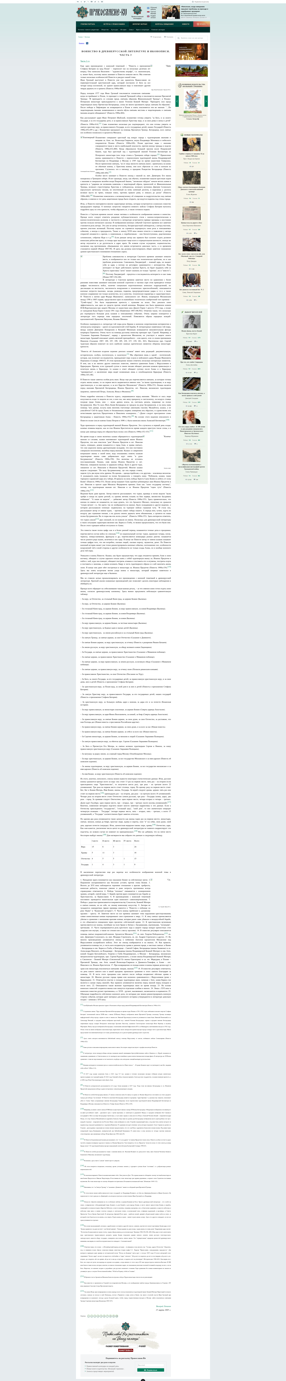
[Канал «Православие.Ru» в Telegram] (95, 1)
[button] (169, 18)
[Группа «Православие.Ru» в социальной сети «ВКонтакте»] (78, 1)
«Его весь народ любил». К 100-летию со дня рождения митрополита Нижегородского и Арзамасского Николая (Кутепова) (191, 429)
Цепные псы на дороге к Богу (191, 223)
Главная (80, 37)
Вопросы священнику (164, 24)
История (123, 30)
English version (153, 16)
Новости (185, 24)
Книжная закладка (158, 30)
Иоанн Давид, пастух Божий (192, 331)
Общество (105, 30)
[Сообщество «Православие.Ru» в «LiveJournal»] (88, 1)
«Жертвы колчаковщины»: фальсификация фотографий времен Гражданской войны (192, 466)
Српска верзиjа (153, 12)
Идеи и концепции (142, 30)
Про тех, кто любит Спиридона (191, 362)
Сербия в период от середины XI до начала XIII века (191, 155)
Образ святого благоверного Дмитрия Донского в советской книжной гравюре (191, 189)
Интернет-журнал (140, 24)
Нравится (81, 43)
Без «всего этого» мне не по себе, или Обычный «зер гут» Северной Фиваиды (192, 256)
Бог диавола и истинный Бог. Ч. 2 (192, 289)
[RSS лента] (98, 1)
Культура (114, 30)
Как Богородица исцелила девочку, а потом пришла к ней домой (191, 394)
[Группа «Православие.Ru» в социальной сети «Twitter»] (84, 1)
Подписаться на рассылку (202, 2)
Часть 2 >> (85, 61)
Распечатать (170, 37)
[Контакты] (102, 1)
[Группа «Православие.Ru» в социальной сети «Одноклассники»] (81, 1)
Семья (131, 30)
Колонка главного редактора (88, 30)
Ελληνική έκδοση (154, 8)
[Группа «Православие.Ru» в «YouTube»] (91, 1)
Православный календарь (137, 17)
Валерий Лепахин (163, 1306)
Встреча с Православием (114, 24)
